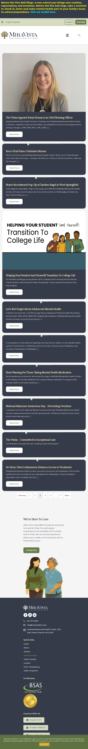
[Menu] (67, 35)
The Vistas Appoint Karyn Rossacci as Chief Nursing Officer (39, 117)
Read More (16, 134)
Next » (67, 495)
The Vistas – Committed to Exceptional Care (31, 439)
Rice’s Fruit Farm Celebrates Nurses (26, 151)
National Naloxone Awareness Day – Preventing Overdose (38, 406)
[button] (79, 35)
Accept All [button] (44, 744)
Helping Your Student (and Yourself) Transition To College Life (40, 275)
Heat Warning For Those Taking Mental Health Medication (38, 372)
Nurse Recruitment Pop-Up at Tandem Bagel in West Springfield (42, 184)
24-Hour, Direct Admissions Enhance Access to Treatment (39, 467)
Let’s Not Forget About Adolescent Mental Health (33, 309)
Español (16, 22)
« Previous (22, 495)
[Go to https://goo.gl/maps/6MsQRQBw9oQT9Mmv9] (44, 631)
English (9, 22)
